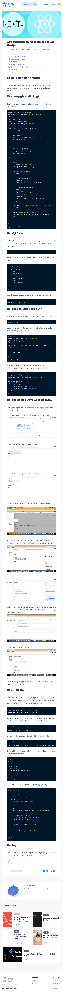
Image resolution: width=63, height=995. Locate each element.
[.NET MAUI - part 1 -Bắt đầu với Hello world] (7, 937)
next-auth (49, 316)
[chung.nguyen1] (14, 890)
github (56, 988)
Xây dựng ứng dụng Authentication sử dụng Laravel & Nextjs (21, 919)
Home (46, 4)
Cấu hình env (12, 70)
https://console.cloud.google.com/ (38, 408)
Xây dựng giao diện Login (16, 59)
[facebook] (44, 871)
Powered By (5, 988)
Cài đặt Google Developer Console (20, 67)
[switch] (59, 4)
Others (46, 914)
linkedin (57, 986)
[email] (54, 871)
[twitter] (47, 871)
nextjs (13, 870)
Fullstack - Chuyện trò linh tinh (51, 919)
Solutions (17, 913)
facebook (57, 983)
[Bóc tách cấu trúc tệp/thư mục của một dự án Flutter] (12, 954)
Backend (11, 860)
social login (19, 870)
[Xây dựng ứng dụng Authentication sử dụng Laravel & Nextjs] (7, 919)
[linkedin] (51, 871)
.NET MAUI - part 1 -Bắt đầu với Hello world (20, 937)
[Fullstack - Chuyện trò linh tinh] (37, 919)
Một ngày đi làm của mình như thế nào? (50, 936)
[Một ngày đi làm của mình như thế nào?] (37, 937)
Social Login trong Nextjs (16, 56)
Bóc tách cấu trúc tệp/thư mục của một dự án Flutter (40, 955)
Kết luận (11, 72)
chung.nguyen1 (29, 885)
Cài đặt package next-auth (17, 64)
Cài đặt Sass (12, 62)
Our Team (52, 4)
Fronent (10, 863)
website (57, 980)
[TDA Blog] (11, 4)
